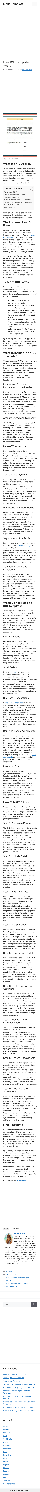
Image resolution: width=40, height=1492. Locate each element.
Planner (6, 1468)
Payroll (6, 1465)
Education (7, 1448)
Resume (6, 1477)
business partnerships (14, 703)
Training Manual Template (13, 1378)
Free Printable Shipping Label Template (19, 1387)
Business (9, 1271)
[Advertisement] (20, 32)
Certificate (7, 1439)
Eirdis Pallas (19, 1233)
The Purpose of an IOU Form (14, 194)
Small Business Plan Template (15, 1375)
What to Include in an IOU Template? (17, 200)
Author (6, 1229)
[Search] (34, 1304)
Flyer (5, 1452)
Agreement (7, 1426)
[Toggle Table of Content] (29, 189)
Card (5, 1436)
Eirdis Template (13, 3)
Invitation (7, 1455)
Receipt (6, 1471)
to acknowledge (24, 545)
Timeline (6, 1481)
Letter (5, 1461)
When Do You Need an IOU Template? (18, 202)
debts (13, 672)
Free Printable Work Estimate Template (19, 1407)
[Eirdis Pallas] (8, 1244)
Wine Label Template (11, 1381)
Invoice (6, 1458)
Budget (6, 1429)
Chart (5, 1442)
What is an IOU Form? (12, 192)
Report (6, 1474)
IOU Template (11, 1274)
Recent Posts (15, 1229)
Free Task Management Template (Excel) (19, 1411)
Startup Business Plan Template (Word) (19, 1384)
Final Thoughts (9, 207)
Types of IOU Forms (11, 197)
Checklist (7, 1445)
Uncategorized (9, 1484)
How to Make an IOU (12, 205)
